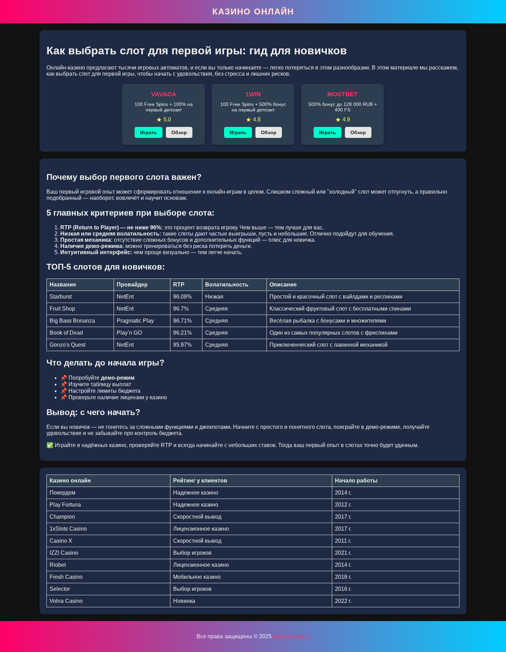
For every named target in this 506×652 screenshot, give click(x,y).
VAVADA (163, 94)
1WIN (253, 94)
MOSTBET (342, 94)
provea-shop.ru (291, 636)
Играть (148, 132)
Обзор (179, 132)
